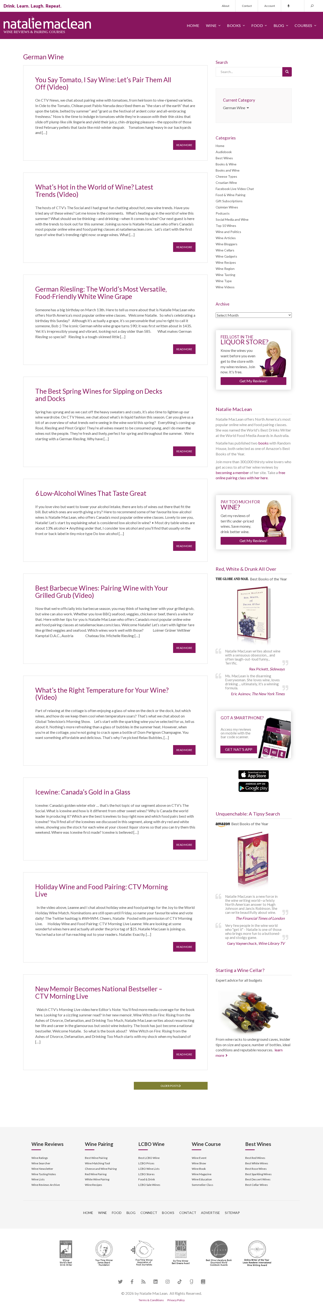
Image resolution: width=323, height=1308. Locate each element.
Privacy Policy (176, 1300)
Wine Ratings (39, 1158)
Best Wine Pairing (96, 1158)
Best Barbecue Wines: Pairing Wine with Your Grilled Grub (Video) (101, 591)
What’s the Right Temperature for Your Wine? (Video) (102, 693)
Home (193, 25)
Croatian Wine (226, 183)
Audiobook (224, 152)
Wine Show (199, 1163)
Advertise (210, 1213)
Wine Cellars (225, 250)
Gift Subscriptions (229, 201)
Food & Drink (146, 1179)
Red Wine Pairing (95, 1174)
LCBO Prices (146, 1163)
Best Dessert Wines (258, 1179)
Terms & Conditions (151, 1300)
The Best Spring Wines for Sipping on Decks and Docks (98, 394)
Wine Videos (225, 287)
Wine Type (224, 281)
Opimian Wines (227, 207)
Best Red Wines (255, 1158)
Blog (279, 25)
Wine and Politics (228, 232)
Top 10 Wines (226, 226)
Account (269, 6)
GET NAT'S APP (238, 749)
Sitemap (232, 1213)
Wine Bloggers (226, 244)
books (263, 443)
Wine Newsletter (42, 1168)
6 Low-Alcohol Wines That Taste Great (90, 493)
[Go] (287, 72)
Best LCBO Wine (149, 1158)
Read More (184, 145)
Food (257, 25)
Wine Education (202, 1179)
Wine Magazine (201, 1174)
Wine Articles (226, 238)
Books (234, 25)
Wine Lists (38, 1179)
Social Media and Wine (232, 219)
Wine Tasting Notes (43, 1174)
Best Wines (224, 158)
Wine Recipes (226, 262)
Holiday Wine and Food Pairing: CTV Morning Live (101, 890)
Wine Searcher (40, 1163)
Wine (211, 25)
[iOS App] (253, 774)
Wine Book (199, 1168)
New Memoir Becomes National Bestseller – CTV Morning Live (98, 992)
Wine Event (199, 1158)
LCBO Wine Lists (149, 1168)
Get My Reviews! (253, 381)
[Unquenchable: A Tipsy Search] (254, 861)
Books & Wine (226, 164)
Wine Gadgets (226, 256)
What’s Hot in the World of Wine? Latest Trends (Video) (94, 190)
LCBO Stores (146, 1174)
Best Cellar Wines (256, 1185)
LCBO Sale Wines (149, 1185)
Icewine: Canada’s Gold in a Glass (82, 792)
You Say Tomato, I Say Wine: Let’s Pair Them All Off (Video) (103, 83)
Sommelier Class (202, 1185)
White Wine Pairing (97, 1179)
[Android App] (253, 786)
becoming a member (232, 472)
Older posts (170, 1086)
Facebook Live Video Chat (235, 189)
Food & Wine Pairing (230, 195)
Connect (148, 1213)
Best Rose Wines (256, 1168)
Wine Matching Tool (97, 1163)
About (225, 6)
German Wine (235, 107)
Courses (303, 25)
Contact (247, 6)
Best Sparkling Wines (258, 1174)
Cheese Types (226, 176)
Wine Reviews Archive (45, 1185)
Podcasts (223, 213)
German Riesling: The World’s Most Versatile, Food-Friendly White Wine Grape (101, 292)
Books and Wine (228, 170)
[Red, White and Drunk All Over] (254, 616)
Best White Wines (256, 1163)
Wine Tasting (225, 275)
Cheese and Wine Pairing (101, 1168)
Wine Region (225, 269)
